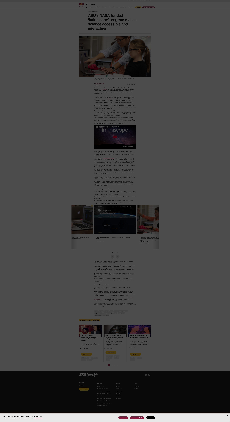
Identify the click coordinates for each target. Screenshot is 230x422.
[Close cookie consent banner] (227, 415)
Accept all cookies (123, 417)
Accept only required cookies (137, 417)
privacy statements (38, 417)
